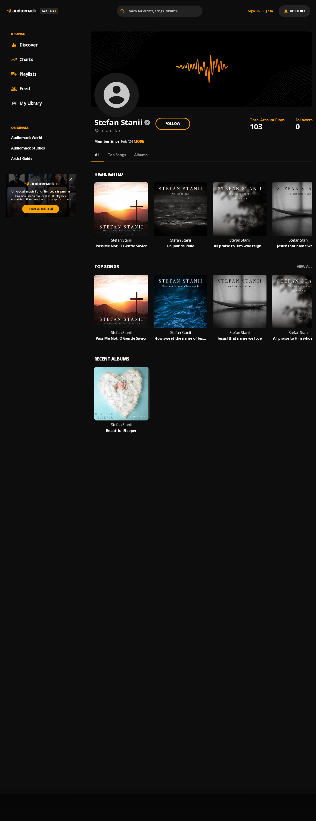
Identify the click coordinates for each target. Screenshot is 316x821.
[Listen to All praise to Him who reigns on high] (239, 209)
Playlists (28, 74)
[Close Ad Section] (70, 179)
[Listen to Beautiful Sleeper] (121, 393)
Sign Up (254, 11)
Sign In (268, 11)
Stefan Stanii (121, 240)
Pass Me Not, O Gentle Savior (121, 246)
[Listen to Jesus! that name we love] (239, 301)
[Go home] (21, 11)
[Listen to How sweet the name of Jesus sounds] (180, 301)
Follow (172, 123)
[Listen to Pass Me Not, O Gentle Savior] (121, 209)
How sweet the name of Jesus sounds (180, 338)
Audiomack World (26, 137)
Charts (26, 59)
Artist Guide (21, 158)
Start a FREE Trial (41, 209)
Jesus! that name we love (240, 338)
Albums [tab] (140, 154)
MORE (139, 141)
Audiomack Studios (28, 148)
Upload (297, 10)
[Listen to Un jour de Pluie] (180, 209)
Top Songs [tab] (117, 154)
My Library (30, 103)
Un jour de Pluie (180, 246)
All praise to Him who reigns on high (240, 246)
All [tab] (97, 154)
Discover (28, 45)
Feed (24, 89)
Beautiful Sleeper (121, 430)
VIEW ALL (304, 266)
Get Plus (49, 11)
